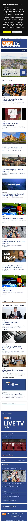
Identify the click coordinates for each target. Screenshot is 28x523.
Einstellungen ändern (17, 32)
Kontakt (21, 513)
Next (25, 65)
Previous (2, 65)
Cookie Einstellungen (16, 516)
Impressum (17, 515)
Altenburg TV (14, 513)
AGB (12, 515)
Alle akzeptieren (7, 32)
